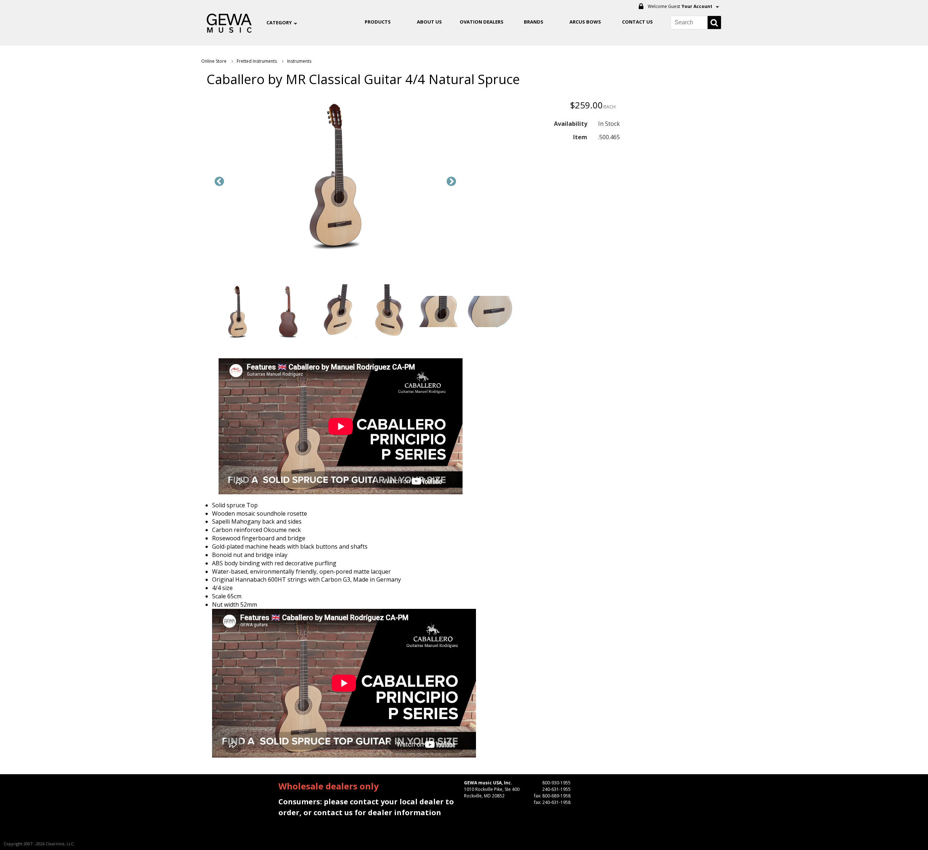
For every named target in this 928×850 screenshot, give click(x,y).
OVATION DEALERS (482, 21)
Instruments (299, 61)
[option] (335, 176)
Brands (533, 21)
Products (378, 21)
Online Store (214, 61)
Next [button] (451, 181)
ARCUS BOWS (585, 21)
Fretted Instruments (257, 61)
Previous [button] (219, 181)
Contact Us (637, 21)
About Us (429, 21)
